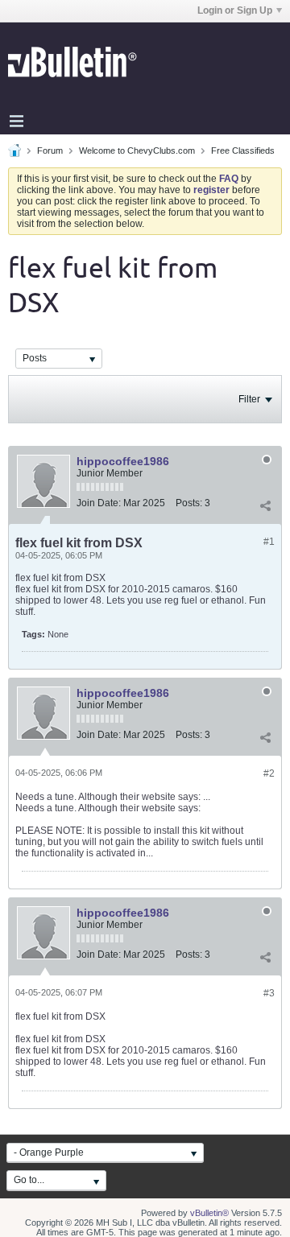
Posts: (189, 503)
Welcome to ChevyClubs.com (137, 150)
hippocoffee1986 (123, 461)
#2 (269, 773)
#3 (269, 993)
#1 (269, 541)
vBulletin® (209, 1213)
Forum (50, 150)
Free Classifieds (243, 150)
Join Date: (99, 503)
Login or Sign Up (234, 10)
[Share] (265, 506)
